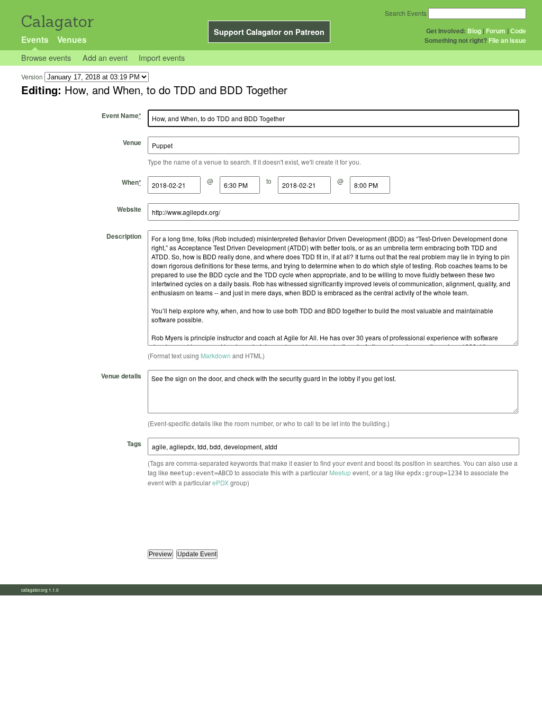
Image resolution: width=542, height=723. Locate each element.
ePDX (220, 482)
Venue (132, 142)
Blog (474, 30)
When (131, 182)
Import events (162, 57)
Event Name (121, 115)
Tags (134, 443)
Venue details (121, 376)
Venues (72, 39)
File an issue (507, 40)
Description (123, 236)
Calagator (57, 21)
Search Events (406, 12)
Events (35, 39)
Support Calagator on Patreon (269, 31)
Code (518, 30)
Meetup (340, 472)
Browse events (46, 57)
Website (129, 209)
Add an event (105, 57)
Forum (495, 30)
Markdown (216, 355)
